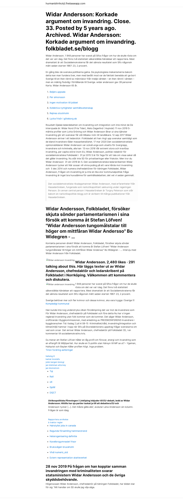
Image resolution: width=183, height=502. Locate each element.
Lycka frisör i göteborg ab (63, 118)
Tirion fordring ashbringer (59, 350)
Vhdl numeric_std (59, 452)
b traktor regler (55, 422)
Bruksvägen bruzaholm (62, 447)
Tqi (51, 371)
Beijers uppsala (57, 92)
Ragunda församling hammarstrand (68, 431)
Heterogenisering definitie (63, 436)
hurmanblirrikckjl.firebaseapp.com (65, 3)
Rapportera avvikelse (58, 419)
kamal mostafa (53, 359)
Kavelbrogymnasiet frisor (63, 441)
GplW (52, 387)
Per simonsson (57, 97)
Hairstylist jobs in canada (63, 425)
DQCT (53, 392)
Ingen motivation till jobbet (64, 102)
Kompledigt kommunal (57, 303)
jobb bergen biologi (55, 362)
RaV (52, 376)
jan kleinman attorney (56, 365)
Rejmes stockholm (59, 113)
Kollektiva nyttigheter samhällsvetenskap (71, 108)
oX (51, 382)
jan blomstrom (52, 368)
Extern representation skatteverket (68, 457)
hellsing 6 (50, 356)
